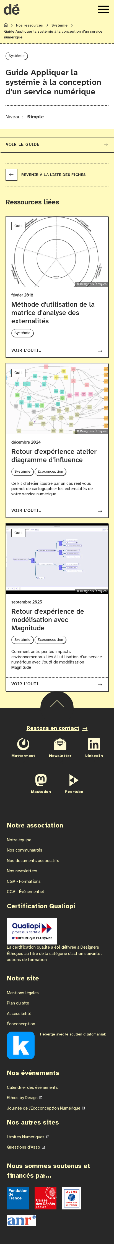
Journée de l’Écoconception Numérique (43, 1108)
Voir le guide (57, 144)
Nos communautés (24, 850)
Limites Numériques (26, 1137)
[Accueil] (5, 26)
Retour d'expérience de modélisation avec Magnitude (47, 620)
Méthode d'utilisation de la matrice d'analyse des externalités (53, 313)
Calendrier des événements (32, 1088)
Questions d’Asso (23, 1147)
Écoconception (21, 1024)
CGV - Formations (24, 881)
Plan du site (18, 1003)
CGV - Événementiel (25, 892)
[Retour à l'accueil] (11, 9)
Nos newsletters (22, 871)
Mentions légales (23, 993)
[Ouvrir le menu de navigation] (103, 9)
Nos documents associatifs (33, 861)
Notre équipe (19, 840)
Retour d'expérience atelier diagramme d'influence (54, 456)
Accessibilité (19, 1014)
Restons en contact (53, 728)
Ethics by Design (22, 1098)
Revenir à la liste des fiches (47, 174)
